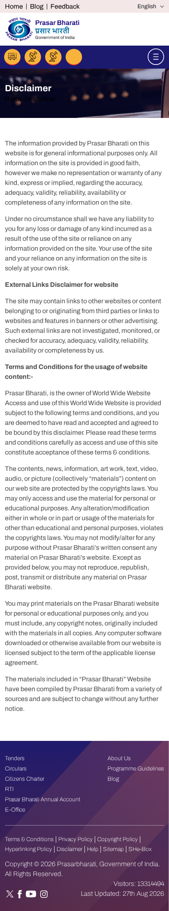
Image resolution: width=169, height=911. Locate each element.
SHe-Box (140, 849)
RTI (9, 789)
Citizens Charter (24, 779)
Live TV (33, 57)
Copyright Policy (117, 839)
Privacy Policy (75, 839)
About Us (119, 758)
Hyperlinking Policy (28, 849)
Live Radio (12, 57)
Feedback (65, 6)
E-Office (15, 810)
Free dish (53, 57)
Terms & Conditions (29, 839)
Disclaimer (69, 849)
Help (92, 849)
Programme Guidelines (135, 769)
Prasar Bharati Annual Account (42, 799)
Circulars (16, 769)
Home (14, 6)
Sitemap (113, 849)
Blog (36, 6)
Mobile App (74, 57)
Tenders (15, 758)
